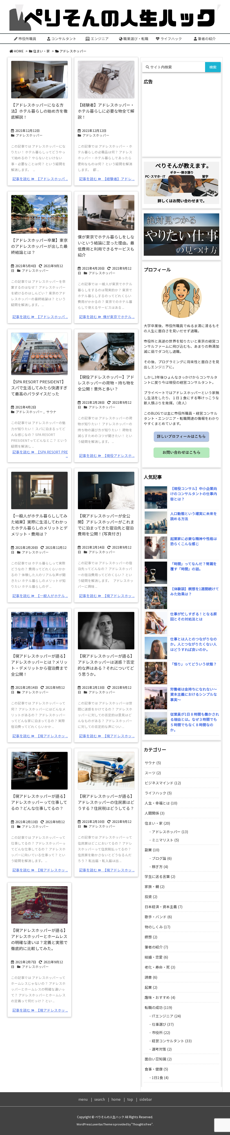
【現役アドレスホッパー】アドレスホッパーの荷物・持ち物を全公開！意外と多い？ (106, 383)
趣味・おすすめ (160, 997)
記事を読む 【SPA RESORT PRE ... (40, 453)
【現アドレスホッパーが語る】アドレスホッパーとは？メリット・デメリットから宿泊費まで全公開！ (39, 665)
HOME (19, 51)
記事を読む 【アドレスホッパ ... (40, 178)
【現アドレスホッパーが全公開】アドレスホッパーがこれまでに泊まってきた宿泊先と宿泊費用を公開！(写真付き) (106, 525)
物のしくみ (157, 926)
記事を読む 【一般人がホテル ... (40, 595)
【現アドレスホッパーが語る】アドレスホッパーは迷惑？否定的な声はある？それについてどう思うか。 (106, 665)
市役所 (161, 1032)
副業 (152, 849)
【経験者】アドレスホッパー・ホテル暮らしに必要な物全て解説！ (106, 111)
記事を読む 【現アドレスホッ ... (107, 595)
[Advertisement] (181, 121)
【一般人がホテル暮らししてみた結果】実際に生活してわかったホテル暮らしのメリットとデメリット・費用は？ (39, 525)
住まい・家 (41, 51)
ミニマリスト (165, 840)
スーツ (153, 772)
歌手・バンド (158, 916)
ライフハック (158, 793)
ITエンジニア (166, 1016)
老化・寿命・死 (160, 967)
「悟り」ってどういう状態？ (193, 664)
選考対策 (162, 1049)
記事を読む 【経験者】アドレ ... (107, 178)
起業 (151, 987)
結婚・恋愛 (156, 957)
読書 (151, 977)
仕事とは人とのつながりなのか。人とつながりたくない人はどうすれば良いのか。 (193, 644)
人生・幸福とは (161, 803)
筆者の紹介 (156, 947)
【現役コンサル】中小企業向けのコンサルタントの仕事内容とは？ (193, 494)
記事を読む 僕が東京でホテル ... (107, 316)
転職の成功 (158, 1007)
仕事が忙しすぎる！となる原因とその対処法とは (193, 616)
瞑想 (151, 937)
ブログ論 (162, 858)
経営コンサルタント (172, 1040)
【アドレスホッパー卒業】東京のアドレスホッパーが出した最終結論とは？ (39, 246)
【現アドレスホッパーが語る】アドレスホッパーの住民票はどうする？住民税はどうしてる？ (106, 802)
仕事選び (163, 1024)
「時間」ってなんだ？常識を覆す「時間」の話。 (193, 566)
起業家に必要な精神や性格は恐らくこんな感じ (193, 541)
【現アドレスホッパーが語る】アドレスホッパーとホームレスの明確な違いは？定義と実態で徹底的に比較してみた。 (39, 939)
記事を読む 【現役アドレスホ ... (107, 455)
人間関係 (155, 813)
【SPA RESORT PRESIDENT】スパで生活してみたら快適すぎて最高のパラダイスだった (39, 388)
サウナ (51, 411)
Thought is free (142, 1124)
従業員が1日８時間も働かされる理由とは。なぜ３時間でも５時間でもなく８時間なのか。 (194, 722)
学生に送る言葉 (160, 876)
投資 (151, 896)
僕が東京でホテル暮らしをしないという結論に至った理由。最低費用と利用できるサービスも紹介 (106, 246)
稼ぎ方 (160, 866)
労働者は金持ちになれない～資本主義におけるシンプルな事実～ (193, 694)
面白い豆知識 (158, 1059)
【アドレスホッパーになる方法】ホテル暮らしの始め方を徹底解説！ (39, 111)
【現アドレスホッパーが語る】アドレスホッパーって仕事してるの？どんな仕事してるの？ (39, 802)
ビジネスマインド (163, 782)
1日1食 (160, 1077)
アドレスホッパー (29, 135)
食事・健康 (156, 1069)
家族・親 (155, 886)
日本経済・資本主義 (164, 906)
